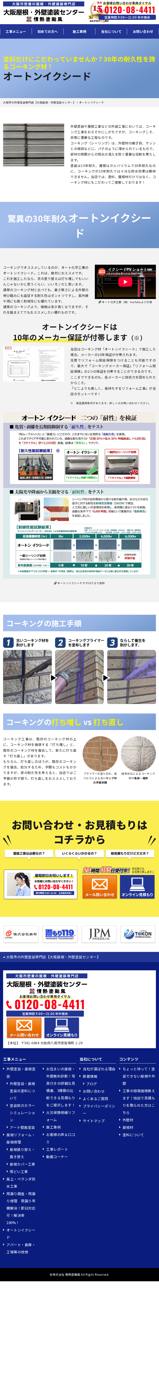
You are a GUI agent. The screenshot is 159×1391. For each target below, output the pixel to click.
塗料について (133, 1134)
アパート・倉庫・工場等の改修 (20, 1248)
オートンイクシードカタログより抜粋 (81, 583)
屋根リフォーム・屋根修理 (20, 1138)
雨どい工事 (19, 1171)
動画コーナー (57, 1156)
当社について (111, 31)
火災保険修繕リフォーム (60, 1116)
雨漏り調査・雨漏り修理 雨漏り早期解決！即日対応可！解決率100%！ (20, 1208)
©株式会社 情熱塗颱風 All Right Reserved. (79, 1274)
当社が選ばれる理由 (99, 1068)
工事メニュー (16, 31)
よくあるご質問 (95, 1098)
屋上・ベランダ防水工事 (20, 1182)
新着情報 (90, 1076)
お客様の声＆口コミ (60, 1138)
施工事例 (79, 31)
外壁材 (128, 1119)
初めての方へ (47, 31)
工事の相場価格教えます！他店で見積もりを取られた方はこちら (139, 1101)
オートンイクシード (20, 1233)
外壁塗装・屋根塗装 (20, 1072)
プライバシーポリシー (99, 1109)
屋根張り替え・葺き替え (22, 1153)
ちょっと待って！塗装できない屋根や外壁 (139, 1076)
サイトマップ (94, 1120)
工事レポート (57, 1149)
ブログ (91, 1083)
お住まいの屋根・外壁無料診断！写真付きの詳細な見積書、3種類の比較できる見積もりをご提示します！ (60, 1087)
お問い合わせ (143, 31)
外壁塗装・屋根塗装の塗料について (22, 1090)
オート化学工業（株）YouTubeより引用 (126, 302)
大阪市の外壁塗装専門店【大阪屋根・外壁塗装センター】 (52, 956)
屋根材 (128, 1127)
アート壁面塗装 (22, 1127)
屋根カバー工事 (22, 1164)
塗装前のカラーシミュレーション (22, 1112)
